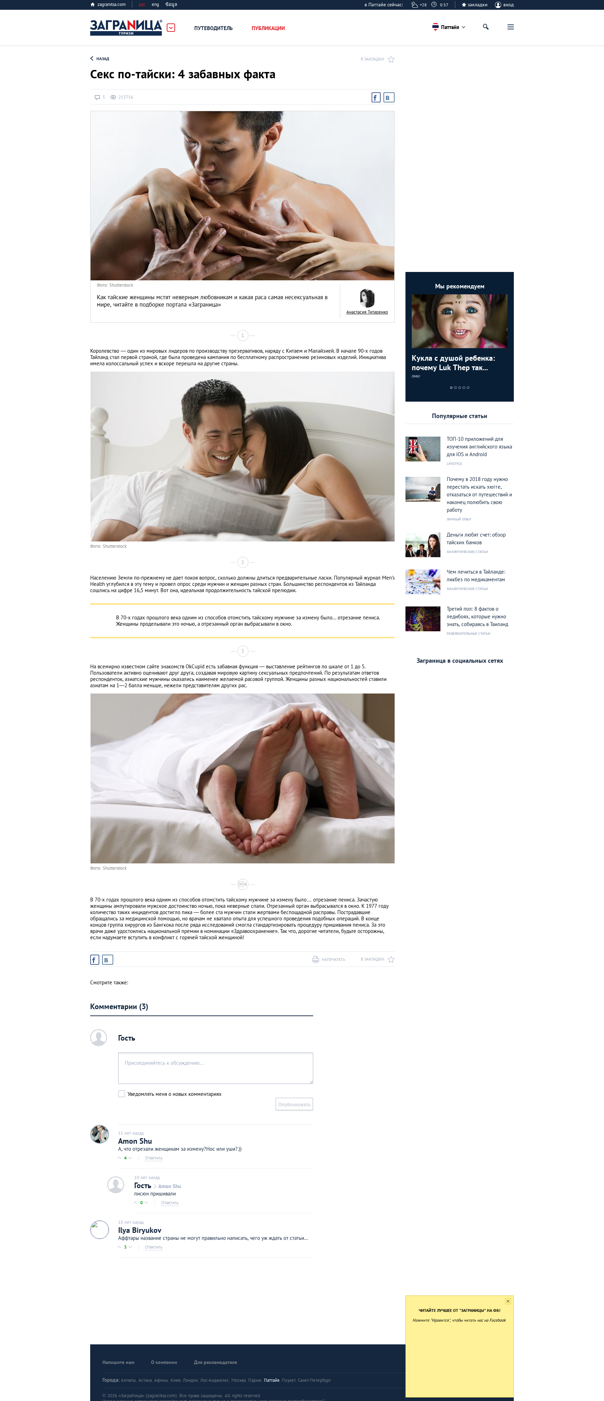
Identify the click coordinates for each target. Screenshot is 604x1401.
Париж (254, 1380)
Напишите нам (118, 1362)
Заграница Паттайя (126, 28)
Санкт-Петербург (314, 1380)
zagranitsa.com (112, 4)
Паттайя (271, 1380)
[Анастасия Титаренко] (367, 298)
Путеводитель (213, 28)
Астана (145, 1380)
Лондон (190, 1380)
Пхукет (288, 1380)
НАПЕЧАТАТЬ (333, 959)
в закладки (372, 59)
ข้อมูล (171, 4)
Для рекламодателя (215, 1362)
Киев (175, 1380)
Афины (161, 1380)
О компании (164, 1362)
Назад (102, 58)
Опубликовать (294, 1104)
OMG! (416, 376)
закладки (478, 4)
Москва (238, 1380)
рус (142, 4)
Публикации (268, 28)
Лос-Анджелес (214, 1380)
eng (155, 4)
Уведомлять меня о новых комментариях (175, 1094)
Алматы (128, 1380)
